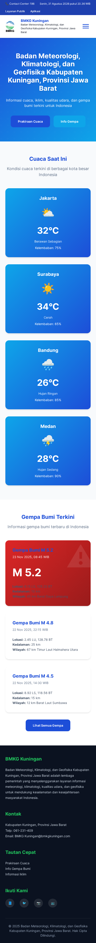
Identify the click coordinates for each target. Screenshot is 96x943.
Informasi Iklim (15, 874)
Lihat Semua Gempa (48, 725)
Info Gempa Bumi (17, 868)
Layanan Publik (15, 11)
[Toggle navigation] (86, 26)
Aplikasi (35, 11)
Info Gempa (69, 121)
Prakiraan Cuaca (30, 121)
